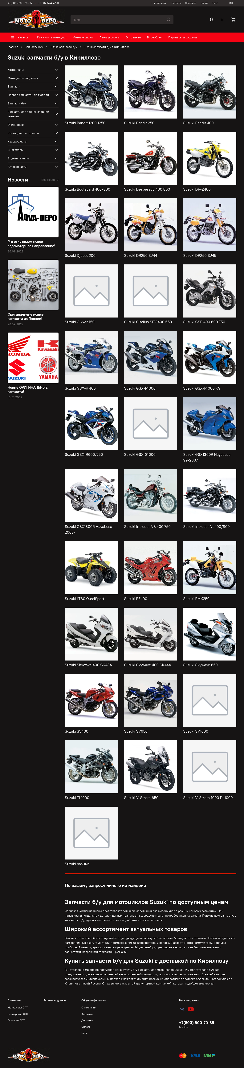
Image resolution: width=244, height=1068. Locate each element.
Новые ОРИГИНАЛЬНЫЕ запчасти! (28, 389)
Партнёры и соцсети (182, 37)
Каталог (23, 37)
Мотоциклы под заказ (23, 78)
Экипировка (16, 125)
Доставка (190, 3)
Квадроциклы (17, 141)
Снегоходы (15, 150)
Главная (13, 47)
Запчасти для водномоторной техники (28, 114)
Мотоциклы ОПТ (18, 1007)
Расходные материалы (23, 133)
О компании (159, 3)
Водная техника (19, 158)
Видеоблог (154, 37)
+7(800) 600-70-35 (20, 3)
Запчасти (14, 86)
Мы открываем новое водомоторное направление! (31, 243)
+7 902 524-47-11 (48, 3)
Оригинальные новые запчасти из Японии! (25, 316)
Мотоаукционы (83, 37)
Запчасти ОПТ (16, 1020)
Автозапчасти (17, 167)
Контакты (175, 3)
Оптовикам (133, 37)
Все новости (50, 179)
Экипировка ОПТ (18, 1014)
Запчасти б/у (34, 47)
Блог (215, 3)
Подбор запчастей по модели (28, 95)
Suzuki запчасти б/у (63, 47)
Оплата (204, 3)
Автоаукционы (110, 37)
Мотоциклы (16, 70)
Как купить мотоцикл (52, 37)
